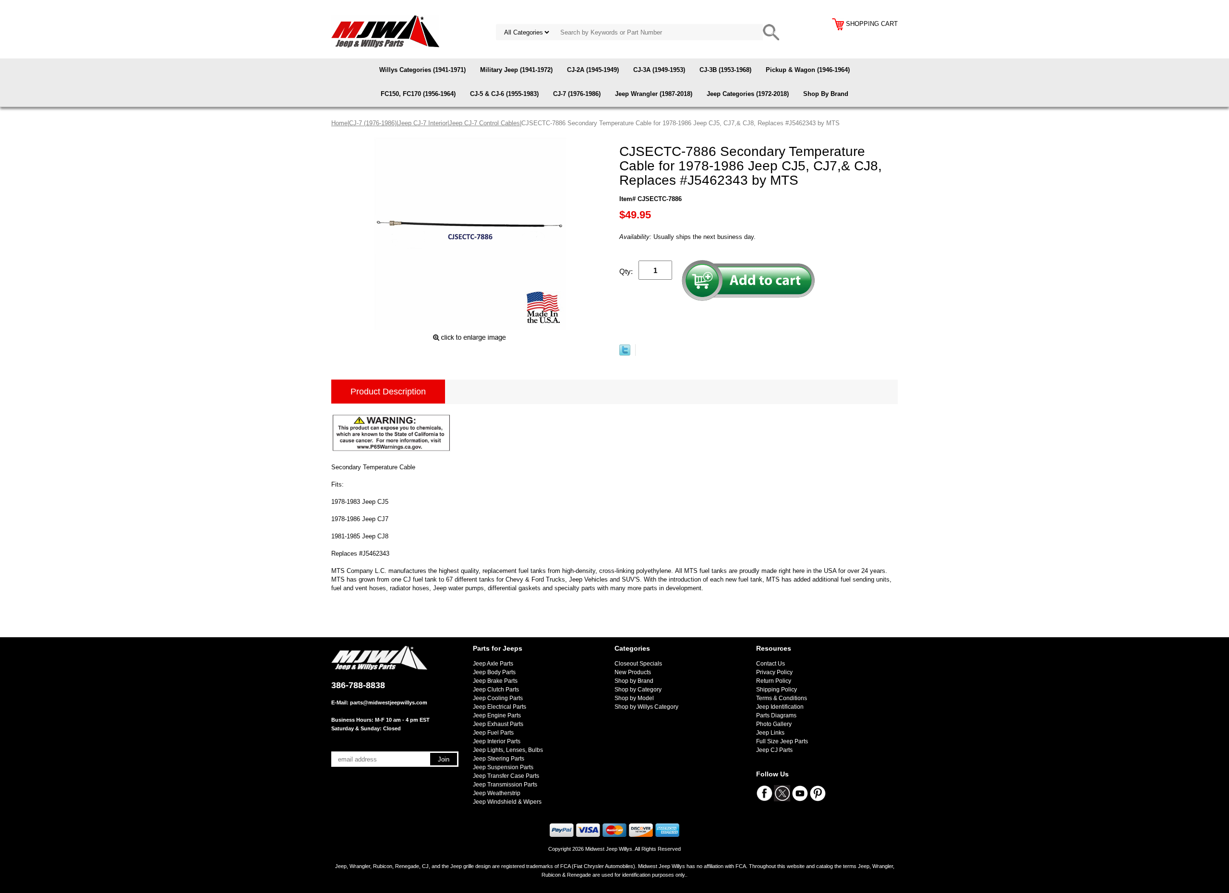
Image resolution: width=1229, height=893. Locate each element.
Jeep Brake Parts (495, 681)
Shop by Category (638, 689)
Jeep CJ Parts (774, 750)
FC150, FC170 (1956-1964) (418, 93)
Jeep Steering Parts (498, 758)
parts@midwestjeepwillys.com (388, 702)
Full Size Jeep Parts (782, 741)
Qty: (626, 271)
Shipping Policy (776, 689)
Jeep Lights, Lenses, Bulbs (508, 750)
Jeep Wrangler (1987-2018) (653, 93)
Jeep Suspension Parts (503, 767)
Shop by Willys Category (646, 706)
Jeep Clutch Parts (496, 689)
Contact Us (770, 663)
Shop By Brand (825, 93)
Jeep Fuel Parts (493, 732)
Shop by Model (634, 698)
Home (339, 123)
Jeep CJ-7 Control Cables (484, 123)
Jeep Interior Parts (496, 741)
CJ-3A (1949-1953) (659, 69)
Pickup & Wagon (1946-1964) (808, 69)
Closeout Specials (638, 663)
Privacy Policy (774, 672)
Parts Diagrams (776, 715)
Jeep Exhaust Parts (498, 724)
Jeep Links (770, 732)
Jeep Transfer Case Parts (506, 776)
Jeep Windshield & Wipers (507, 801)
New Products (632, 672)
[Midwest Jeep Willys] (385, 31)
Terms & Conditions (781, 698)
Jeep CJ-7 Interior (422, 123)
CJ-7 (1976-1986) (577, 93)
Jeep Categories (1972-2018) (748, 93)
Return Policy (773, 681)
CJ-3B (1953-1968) (725, 69)
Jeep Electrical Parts (499, 706)
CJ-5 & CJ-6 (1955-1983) (504, 93)
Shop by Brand (633, 681)
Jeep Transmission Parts (505, 784)
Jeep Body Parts (494, 672)
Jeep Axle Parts (493, 663)
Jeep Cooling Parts (498, 698)
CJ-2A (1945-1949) (593, 69)
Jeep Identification (780, 706)
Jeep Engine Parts (497, 715)
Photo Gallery (774, 724)
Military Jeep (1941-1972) (516, 69)
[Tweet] (624, 353)
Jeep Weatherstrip (496, 793)
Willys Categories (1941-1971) (422, 69)
